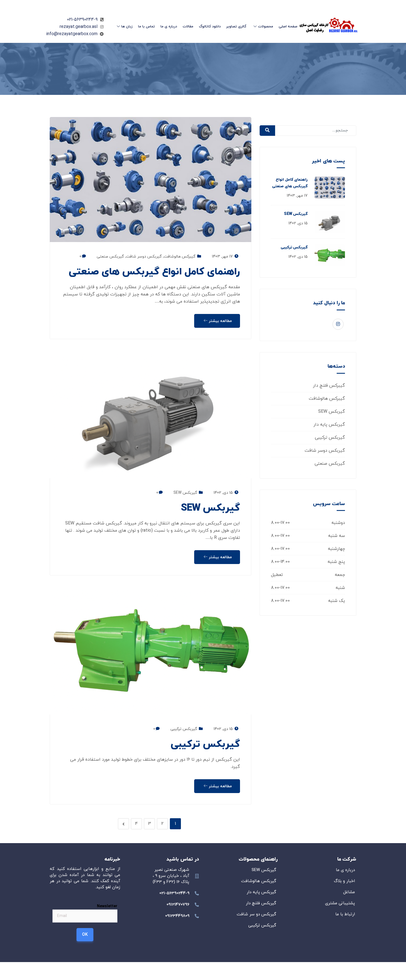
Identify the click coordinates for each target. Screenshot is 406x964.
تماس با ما (146, 26)
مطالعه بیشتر (220, 321)
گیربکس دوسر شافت (325, 451)
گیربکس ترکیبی (294, 247)
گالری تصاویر (236, 26)
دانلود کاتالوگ (210, 26)
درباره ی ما (168, 26)
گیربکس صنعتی (330, 464)
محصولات (265, 26)
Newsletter (107, 906)
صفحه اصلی (288, 26)
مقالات (188, 26)
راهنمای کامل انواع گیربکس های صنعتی (154, 272)
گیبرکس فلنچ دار (329, 386)
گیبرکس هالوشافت (327, 399)
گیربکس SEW (296, 214)
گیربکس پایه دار (329, 425)
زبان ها (127, 26)
